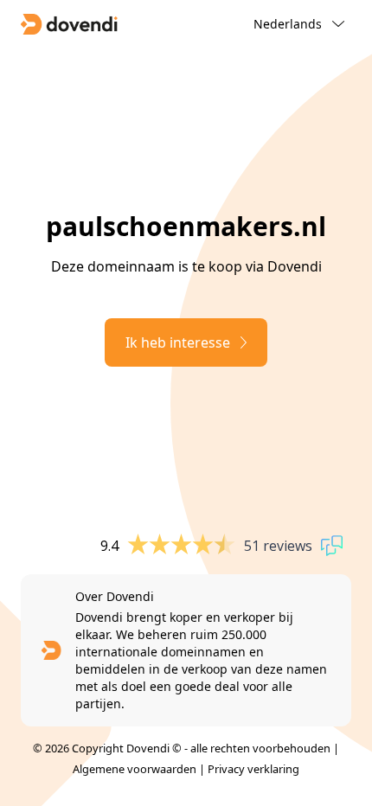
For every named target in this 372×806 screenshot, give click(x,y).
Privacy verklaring (253, 769)
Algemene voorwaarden (134, 769)
